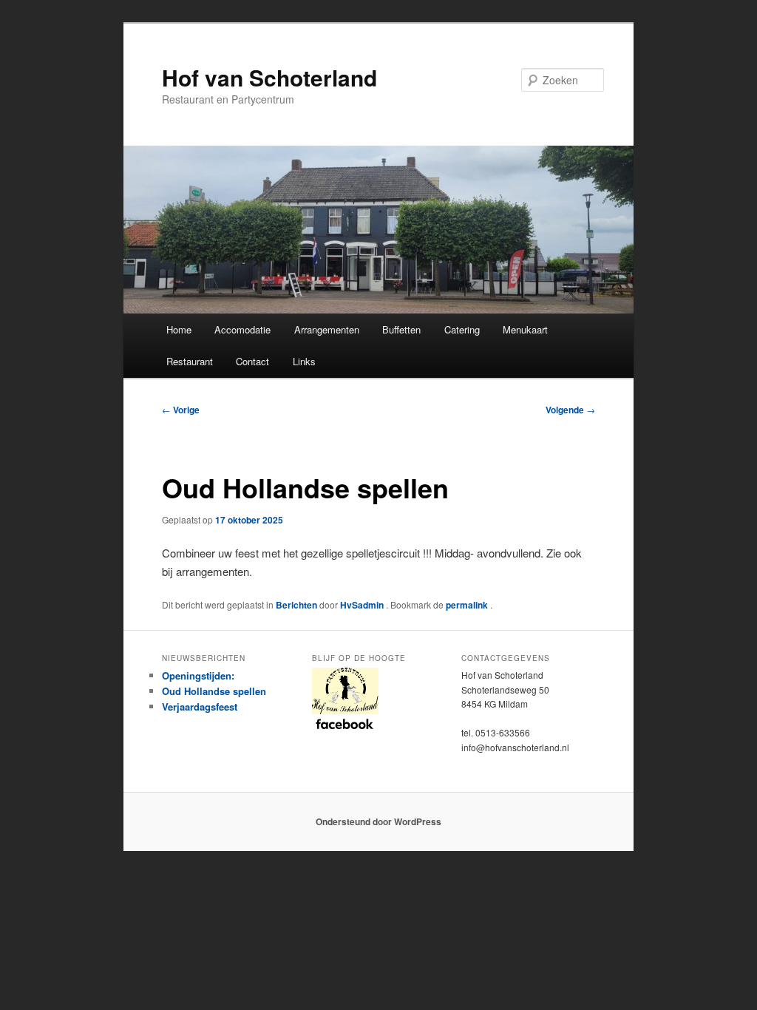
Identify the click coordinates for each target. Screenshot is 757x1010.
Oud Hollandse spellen (214, 691)
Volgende (570, 409)
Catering (462, 329)
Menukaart (525, 329)
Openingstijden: (198, 675)
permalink (468, 604)
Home (178, 329)
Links (304, 361)
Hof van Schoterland (269, 77)
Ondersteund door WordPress (378, 821)
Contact (252, 361)
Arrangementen (326, 329)
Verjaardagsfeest (199, 706)
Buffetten (401, 329)
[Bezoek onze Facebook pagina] (379, 698)
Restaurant (189, 361)
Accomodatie (242, 329)
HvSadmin (363, 604)
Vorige (181, 409)
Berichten (296, 604)
